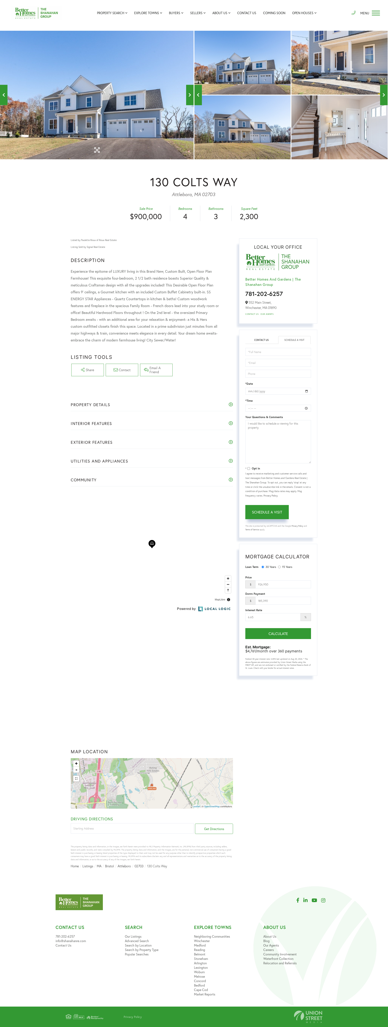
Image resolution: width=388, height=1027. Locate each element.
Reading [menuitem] (199, 950)
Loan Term (251, 567)
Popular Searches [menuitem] (137, 954)
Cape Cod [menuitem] (201, 990)
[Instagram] (325, 900)
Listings (87, 866)
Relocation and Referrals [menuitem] (280, 963)
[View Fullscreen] (76, 779)
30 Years (271, 567)
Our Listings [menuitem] (133, 936)
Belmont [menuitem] (199, 954)
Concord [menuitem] (200, 981)
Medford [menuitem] (200, 945)
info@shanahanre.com (71, 941)
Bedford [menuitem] (199, 985)
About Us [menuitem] (219, 13)
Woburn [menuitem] (199, 972)
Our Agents (266, 314)
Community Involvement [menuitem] (280, 954)
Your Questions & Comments (264, 417)
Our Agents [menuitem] (271, 945)
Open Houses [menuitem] (302, 13)
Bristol (109, 866)
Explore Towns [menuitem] (146, 13)
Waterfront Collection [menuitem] (278, 958)
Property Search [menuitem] (110, 13)
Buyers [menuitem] (174, 13)
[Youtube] (316, 900)
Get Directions (214, 829)
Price (248, 577)
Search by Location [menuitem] (138, 945)
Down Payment (255, 594)
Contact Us (251, 314)
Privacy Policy (270, 495)
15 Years (287, 567)
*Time (249, 401)
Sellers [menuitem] (196, 13)
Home (75, 866)
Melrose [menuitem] (199, 976)
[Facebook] (299, 900)
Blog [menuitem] (266, 941)
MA (99, 866)
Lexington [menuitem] (201, 967)
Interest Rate (253, 610)
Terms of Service (252, 529)
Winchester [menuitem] (202, 941)
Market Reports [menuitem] (204, 994)
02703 (139, 866)
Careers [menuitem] (268, 950)
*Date (249, 384)
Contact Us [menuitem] (246, 13)
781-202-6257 (264, 294)
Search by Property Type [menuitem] (141, 950)
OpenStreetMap (212, 806)
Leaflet (196, 806)
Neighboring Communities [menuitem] (212, 936)
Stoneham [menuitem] (201, 958)
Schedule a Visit (294, 339)
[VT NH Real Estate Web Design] (308, 1017)
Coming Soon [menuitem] (274, 13)
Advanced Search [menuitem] (137, 941)
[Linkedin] (307, 900)
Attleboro (124, 866)
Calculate (278, 633)
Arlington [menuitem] (200, 963)
